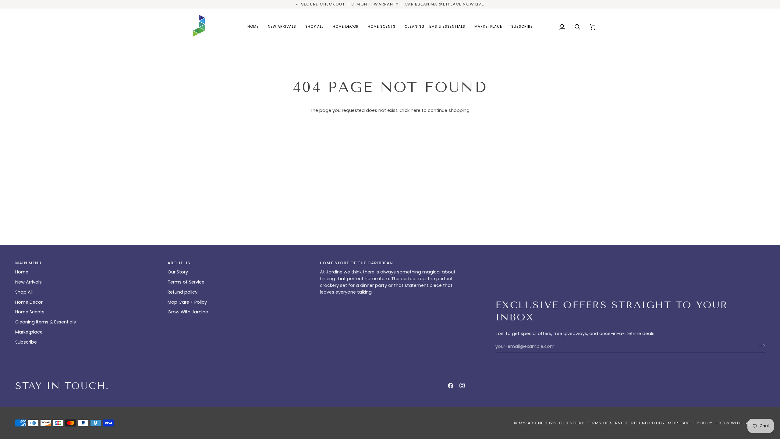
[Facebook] (450, 385)
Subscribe (26, 342)
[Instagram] (462, 385)
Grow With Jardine (188, 312)
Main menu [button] (28, 263)
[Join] (760, 346)
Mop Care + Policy (187, 302)
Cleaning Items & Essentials (45, 322)
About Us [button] (179, 263)
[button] (345, 27)
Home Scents (29, 312)
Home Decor (29, 302)
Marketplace (29, 332)
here (415, 110)
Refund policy (182, 292)
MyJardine (531, 423)
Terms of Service (186, 282)
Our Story (178, 272)
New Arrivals (28, 282)
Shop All (24, 292)
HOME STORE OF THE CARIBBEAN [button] (356, 263)
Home (21, 272)
